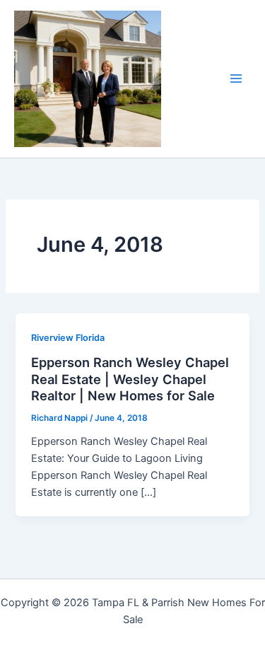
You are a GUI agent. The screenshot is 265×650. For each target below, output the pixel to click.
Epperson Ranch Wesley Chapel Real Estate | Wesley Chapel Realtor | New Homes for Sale (130, 378)
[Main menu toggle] (236, 78)
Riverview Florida (68, 337)
